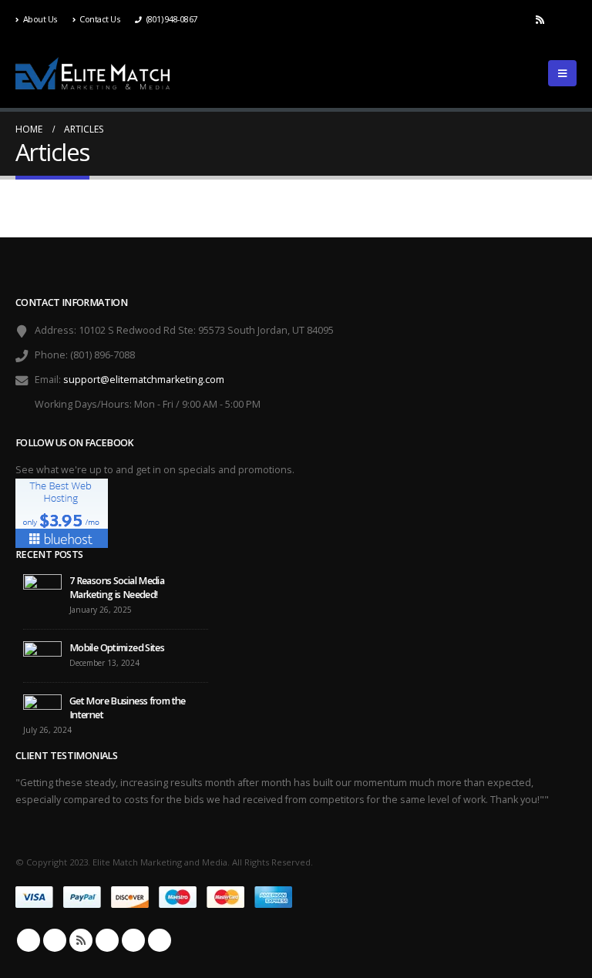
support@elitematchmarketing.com (143, 379)
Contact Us (99, 19)
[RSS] (539, 19)
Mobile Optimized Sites (116, 647)
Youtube (107, 940)
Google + (159, 940)
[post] (42, 589)
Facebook (28, 940)
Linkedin (133, 940)
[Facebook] (489, 19)
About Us (40, 19)
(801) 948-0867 (171, 19)
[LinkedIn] (565, 19)
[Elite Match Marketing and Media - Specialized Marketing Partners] (92, 73)
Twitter (54, 940)
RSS (80, 940)
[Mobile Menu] (562, 73)
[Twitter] (514, 19)
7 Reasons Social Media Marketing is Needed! (116, 587)
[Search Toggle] (516, 73)
